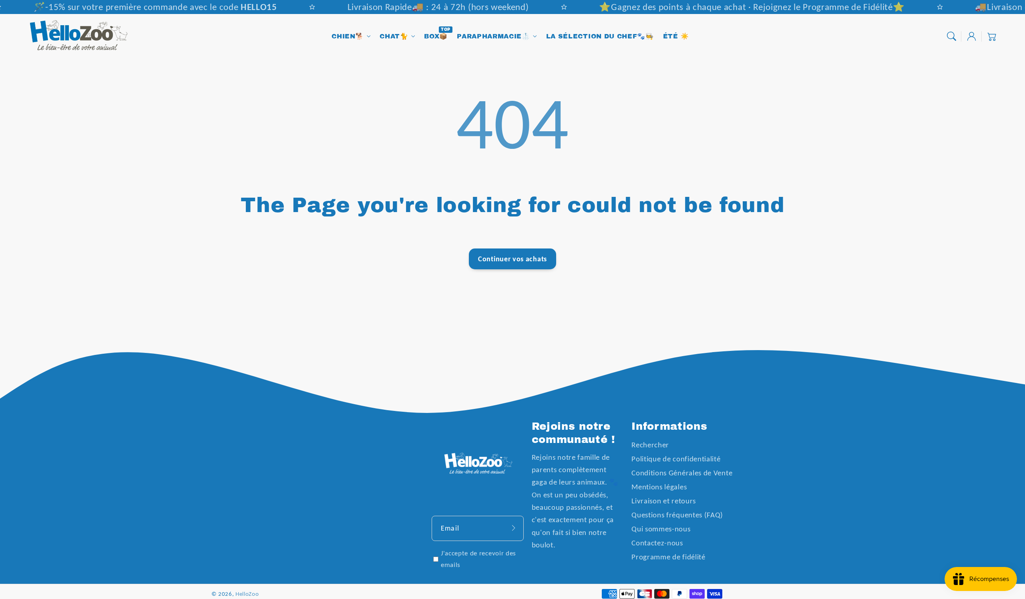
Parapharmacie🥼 (493, 36)
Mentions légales (659, 486)
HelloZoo (247, 593)
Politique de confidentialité (675, 458)
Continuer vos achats (512, 258)
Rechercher (650, 444)
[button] (951, 36)
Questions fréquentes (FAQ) (677, 514)
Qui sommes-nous (660, 528)
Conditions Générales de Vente (681, 472)
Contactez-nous (657, 542)
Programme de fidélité (668, 556)
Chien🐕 (348, 36)
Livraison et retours (663, 500)
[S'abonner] (513, 528)
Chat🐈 (394, 36)
